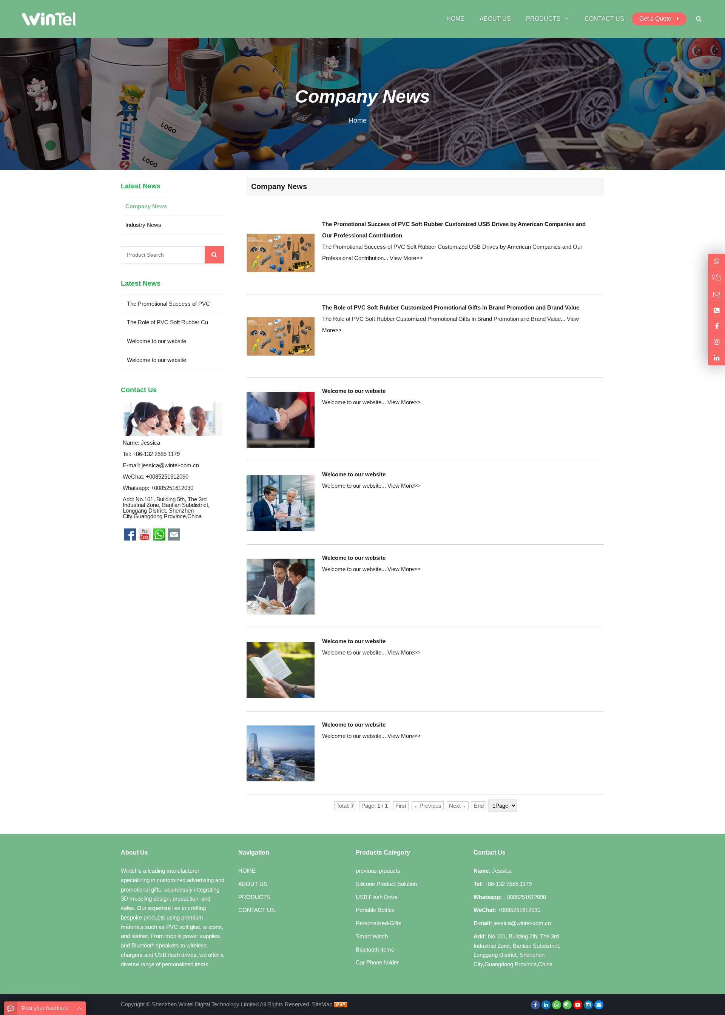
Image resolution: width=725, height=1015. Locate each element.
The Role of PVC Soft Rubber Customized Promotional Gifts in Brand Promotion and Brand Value (450, 307)
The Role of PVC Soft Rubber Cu (166, 322)
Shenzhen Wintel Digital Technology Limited (205, 1004)
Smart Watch (372, 936)
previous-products (378, 870)
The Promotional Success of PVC (167, 303)
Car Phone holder (377, 962)
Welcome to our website (354, 391)
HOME (247, 870)
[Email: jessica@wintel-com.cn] (716, 294)
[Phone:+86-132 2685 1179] (716, 310)
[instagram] (588, 1004)
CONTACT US (256, 910)
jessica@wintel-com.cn (170, 465)
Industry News (143, 225)
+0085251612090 (172, 488)
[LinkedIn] (546, 1004)
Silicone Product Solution (386, 884)
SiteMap (322, 1004)
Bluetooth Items (375, 949)
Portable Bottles (375, 910)
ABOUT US (252, 884)
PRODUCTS (254, 897)
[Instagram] (716, 342)
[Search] (214, 254)
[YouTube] (577, 1004)
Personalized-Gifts (378, 923)
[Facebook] (535, 1004)
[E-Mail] (599, 1004)
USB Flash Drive (376, 897)
